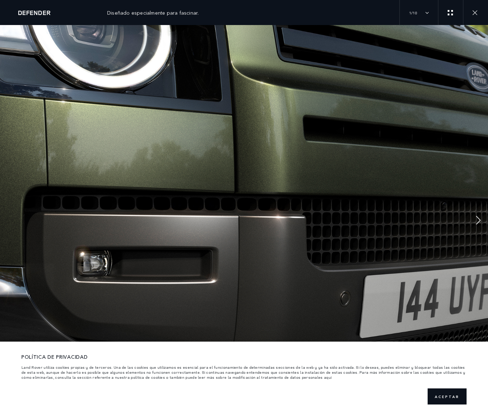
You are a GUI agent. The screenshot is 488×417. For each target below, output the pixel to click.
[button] (478, 221)
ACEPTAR (447, 396)
